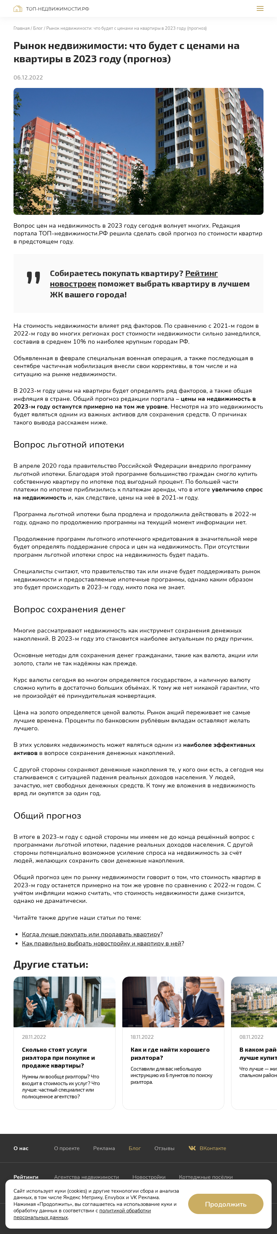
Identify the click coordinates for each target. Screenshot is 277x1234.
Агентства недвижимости (86, 1176)
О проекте (67, 1148)
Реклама (104, 1148)
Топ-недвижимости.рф (51, 8)
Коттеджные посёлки (206, 1176)
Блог (135, 1148)
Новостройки (149, 1176)
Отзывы (164, 1148)
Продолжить (226, 1204)
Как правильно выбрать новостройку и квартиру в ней (101, 943)
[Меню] (260, 8)
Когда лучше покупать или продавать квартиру (91, 934)
